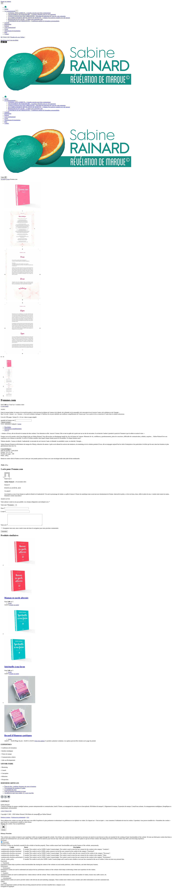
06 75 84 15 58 (5, 37)
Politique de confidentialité (18, 817)
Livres (6, 118)
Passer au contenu (6, 1)
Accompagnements (9, 100)
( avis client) (4, 406)
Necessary (6, 842)
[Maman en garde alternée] (21, 565)
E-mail (3, 511)
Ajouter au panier (5, 422)
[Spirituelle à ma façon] (21, 634)
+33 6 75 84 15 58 (6, 811)
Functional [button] (4, 861)
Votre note (4, 505)
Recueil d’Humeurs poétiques (18, 735)
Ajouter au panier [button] (14, 605)
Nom (3, 508)
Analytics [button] (3, 871)
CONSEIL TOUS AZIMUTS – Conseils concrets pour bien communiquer (29, 102)
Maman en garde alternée (16, 598)
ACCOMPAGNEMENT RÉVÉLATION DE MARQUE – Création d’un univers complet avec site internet (39, 107)
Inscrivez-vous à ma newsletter (9, 40)
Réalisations (7, 113)
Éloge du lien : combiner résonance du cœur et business (20, 786)
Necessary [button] (4, 840)
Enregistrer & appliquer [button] (7, 886)
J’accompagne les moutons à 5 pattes (14, 788)
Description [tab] (7, 427)
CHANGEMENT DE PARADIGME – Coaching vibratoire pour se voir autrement (32, 104)
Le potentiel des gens (10, 790)
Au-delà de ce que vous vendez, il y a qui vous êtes (19, 793)
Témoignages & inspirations (12, 120)
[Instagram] (4, 42)
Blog (5, 121)
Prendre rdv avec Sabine (17, 37)
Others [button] (3, 881)
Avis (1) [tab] (6, 430)
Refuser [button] (23, 824)
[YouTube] (6, 42)
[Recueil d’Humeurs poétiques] (21, 702)
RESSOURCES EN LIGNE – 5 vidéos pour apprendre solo (25, 108)
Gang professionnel (9, 117)
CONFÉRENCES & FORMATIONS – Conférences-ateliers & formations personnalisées (33, 110)
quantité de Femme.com (7, 420)
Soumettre (4, 531)
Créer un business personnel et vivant (15, 791)
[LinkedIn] (2, 42)
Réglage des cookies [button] (6, 824)
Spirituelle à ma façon (14, 666)
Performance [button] (4, 866)
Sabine (6, 99)
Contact (6, 123)
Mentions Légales (5, 817)
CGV (28, 817)
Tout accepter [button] (17, 824)
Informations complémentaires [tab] (13, 428)
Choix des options (39, 741)
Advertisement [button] (5, 876)
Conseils (6, 112)
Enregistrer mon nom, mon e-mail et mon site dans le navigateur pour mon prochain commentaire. (31, 528)
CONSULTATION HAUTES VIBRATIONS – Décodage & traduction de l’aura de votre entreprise (37, 105)
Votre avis (4, 525)
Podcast (6, 115)
